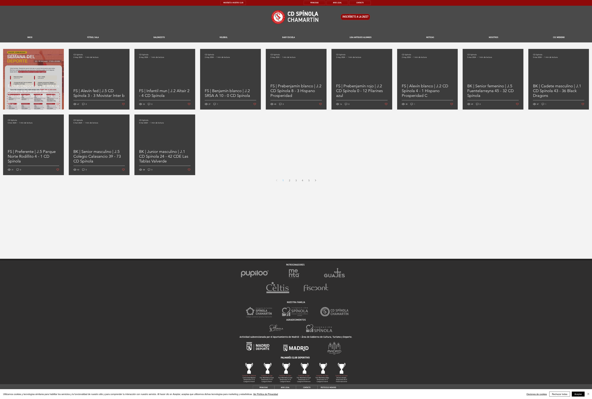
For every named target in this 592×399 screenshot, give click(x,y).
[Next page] (315, 180)
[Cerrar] (588, 394)
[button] (288, 37)
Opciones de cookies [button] (536, 394)
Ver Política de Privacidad (265, 394)
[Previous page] (276, 180)
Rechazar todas (559, 394)
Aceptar (578, 394)
